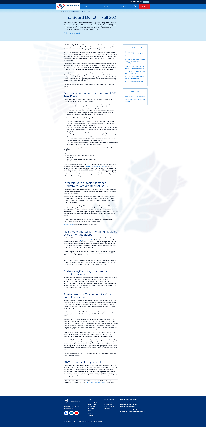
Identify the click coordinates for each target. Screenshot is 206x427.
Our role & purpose (93, 402)
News (89, 410)
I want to (105, 6)
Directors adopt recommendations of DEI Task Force (134, 54)
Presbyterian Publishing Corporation (130, 409)
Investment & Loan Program (128, 404)
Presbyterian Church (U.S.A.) (128, 399)
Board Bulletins (86, 11)
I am (85, 6)
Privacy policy (108, 402)
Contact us (91, 415)
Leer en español (75, 33)
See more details (69, 224)
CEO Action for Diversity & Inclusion (95, 166)
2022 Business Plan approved (134, 82)
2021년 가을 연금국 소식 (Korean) (135, 96)
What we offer (92, 404)
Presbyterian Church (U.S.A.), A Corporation (132, 411)
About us (65, 11)
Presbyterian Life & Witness (128, 402)
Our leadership (75, 11)
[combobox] (126, 6)
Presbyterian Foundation (127, 406)
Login (146, 1)
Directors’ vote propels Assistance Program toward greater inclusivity (135, 61)
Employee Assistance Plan (86, 240)
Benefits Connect (109, 399)
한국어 (66, 33)
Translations (108, 404)
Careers (90, 413)
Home (89, 399)
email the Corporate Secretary (96, 382)
